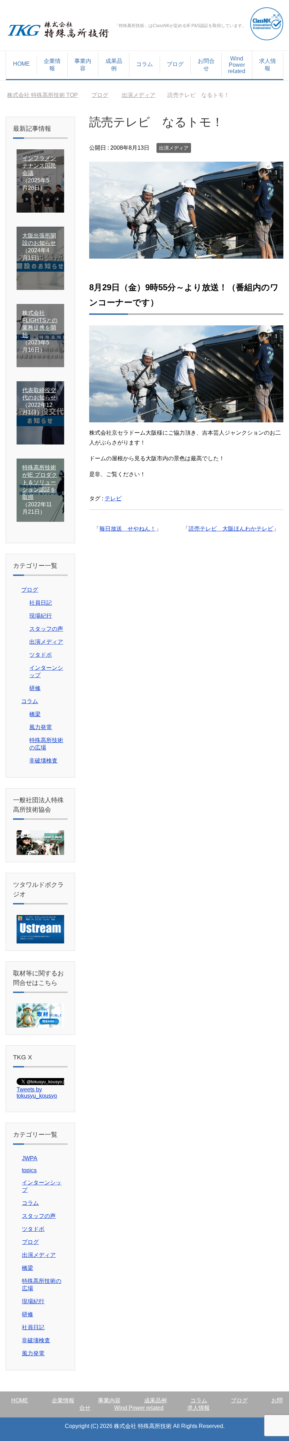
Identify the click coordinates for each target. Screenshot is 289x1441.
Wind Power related (236, 65)
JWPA (29, 1158)
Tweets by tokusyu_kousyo (37, 1092)
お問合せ (206, 64)
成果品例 (113, 64)
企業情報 (52, 64)
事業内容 (82, 64)
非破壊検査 (43, 761)
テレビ (113, 498)
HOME (21, 64)
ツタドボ (40, 655)
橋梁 (35, 714)
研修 (35, 688)
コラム (144, 64)
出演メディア (174, 148)
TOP (42, 95)
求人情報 (267, 64)
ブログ (175, 64)
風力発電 (40, 727)
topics (29, 1170)
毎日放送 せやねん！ (127, 529)
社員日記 (40, 603)
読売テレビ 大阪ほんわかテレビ (231, 529)
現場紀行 (40, 616)
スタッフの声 (46, 629)
